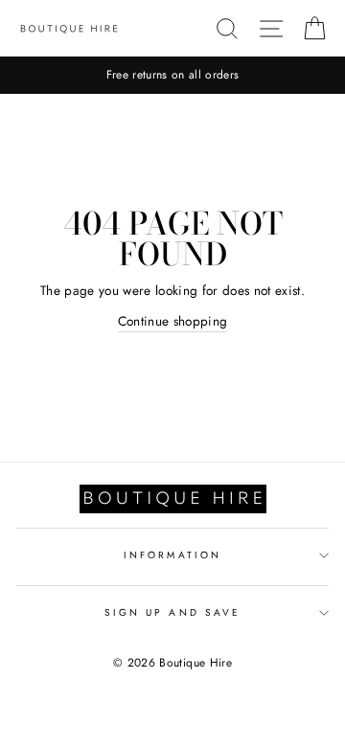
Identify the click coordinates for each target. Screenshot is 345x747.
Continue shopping (173, 320)
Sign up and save (172, 612)
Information (172, 555)
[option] (172, 75)
